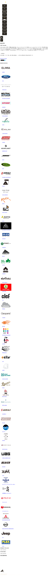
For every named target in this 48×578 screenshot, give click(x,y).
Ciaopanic (3, 317)
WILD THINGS (4, 282)
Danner (3, 387)
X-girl (3, 475)
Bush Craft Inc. (4, 396)
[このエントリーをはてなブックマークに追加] (4, 60)
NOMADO (4, 247)
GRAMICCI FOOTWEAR (6, 177)
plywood (3, 422)
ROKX (3, 203)
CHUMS (3, 343)
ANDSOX (3, 273)
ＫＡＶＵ (3, 431)
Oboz (3, 168)
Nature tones (4, 291)
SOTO (3, 221)
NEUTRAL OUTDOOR (6, 98)
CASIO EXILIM (4, 133)
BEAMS (3, 326)
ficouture (3, 440)
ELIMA (3, 72)
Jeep (3, 537)
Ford (3, 80)
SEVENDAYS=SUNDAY (6, 335)
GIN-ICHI (3, 238)
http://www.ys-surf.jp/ (3, 58)
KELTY (3, 256)
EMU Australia (4, 405)
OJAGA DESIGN (5, 194)
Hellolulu (3, 308)
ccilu (3, 361)
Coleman (3, 142)
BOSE (3, 159)
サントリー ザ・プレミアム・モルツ (8, 484)
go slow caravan (4, 212)
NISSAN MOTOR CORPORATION (8, 528)
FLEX (3, 546)
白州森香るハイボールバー (6, 493)
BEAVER (3, 466)
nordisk (3, 370)
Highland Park (4, 352)
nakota (3, 124)
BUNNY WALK (4, 449)
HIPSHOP (3, 107)
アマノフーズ (4, 502)
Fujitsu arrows (4, 89)
